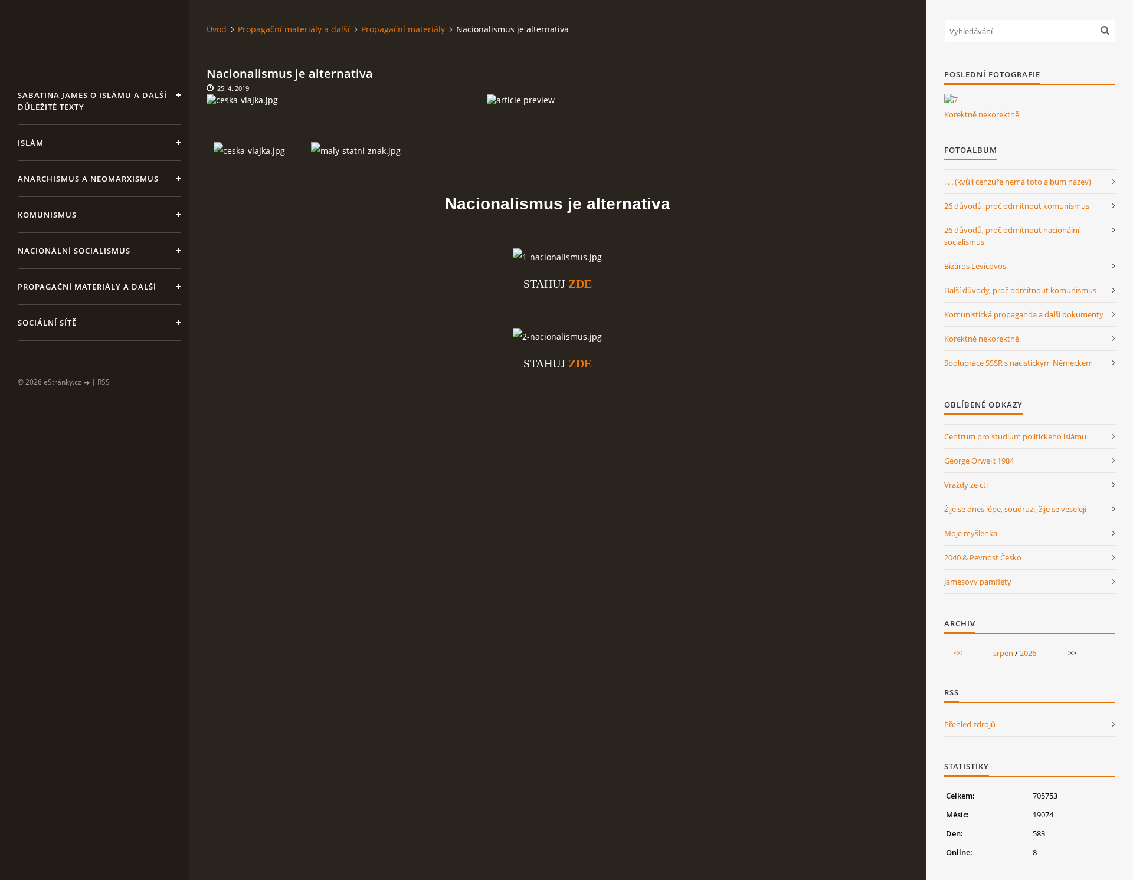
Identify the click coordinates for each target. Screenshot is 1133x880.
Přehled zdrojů (970, 724)
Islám (31, 142)
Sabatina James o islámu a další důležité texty (92, 101)
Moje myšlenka (970, 533)
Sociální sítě (47, 322)
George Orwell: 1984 (979, 460)
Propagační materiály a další (87, 286)
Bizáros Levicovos (975, 266)
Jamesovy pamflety (977, 581)
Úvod (217, 29)
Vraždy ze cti (966, 485)
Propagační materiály (403, 29)
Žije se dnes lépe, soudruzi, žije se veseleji (1015, 509)
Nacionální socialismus (74, 250)
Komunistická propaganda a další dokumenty (1023, 314)
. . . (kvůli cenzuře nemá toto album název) (1017, 181)
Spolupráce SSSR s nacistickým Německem (1018, 362)
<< (958, 653)
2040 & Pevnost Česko (982, 557)
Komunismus (47, 214)
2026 (1028, 653)
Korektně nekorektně (981, 114)
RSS (103, 382)
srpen (1003, 653)
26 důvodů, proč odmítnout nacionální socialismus (1011, 236)
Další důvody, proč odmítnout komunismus (1020, 290)
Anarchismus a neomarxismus (88, 178)
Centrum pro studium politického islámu (1015, 436)
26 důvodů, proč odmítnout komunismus (1016, 206)
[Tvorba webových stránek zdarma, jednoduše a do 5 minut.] (87, 382)
